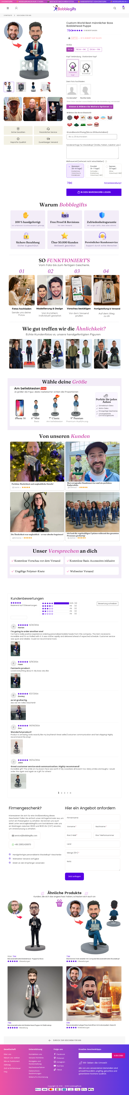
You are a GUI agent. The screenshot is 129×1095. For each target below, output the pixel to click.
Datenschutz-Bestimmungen (35, 1072)
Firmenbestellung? (113, 183)
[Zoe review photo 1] (17, 746)
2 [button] (61, 793)
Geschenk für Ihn (24, 15)
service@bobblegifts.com (26, 836)
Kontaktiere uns (35, 1054)
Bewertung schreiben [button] (107, 603)
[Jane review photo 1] (18, 781)
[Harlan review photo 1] (15, 648)
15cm (70, 49)
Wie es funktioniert (12, 1061)
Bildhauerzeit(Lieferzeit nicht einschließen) (93, 161)
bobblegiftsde (75, 1086)
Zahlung (7, 1065)
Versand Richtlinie (36, 1058)
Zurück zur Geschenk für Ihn (66, 1040)
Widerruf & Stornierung (38, 1077)
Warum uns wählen (12, 1058)
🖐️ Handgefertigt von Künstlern (70, 1)
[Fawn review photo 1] (15, 680)
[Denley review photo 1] (18, 712)
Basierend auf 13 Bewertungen (24, 605)
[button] (77, 30)
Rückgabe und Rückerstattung (35, 1062)
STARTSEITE (8, 15)
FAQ (5, 1072)
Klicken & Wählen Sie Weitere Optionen (89, 106)
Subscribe (118, 1055)
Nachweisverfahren (37, 1067)
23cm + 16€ (95, 49)
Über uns (7, 1054)
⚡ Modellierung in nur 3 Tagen (102, 1)
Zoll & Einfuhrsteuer (12, 1068)
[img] (23, 625)
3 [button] (64, 793)
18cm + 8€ (81, 49)
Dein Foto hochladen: (75, 81)
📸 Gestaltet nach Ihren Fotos (39, 1)
